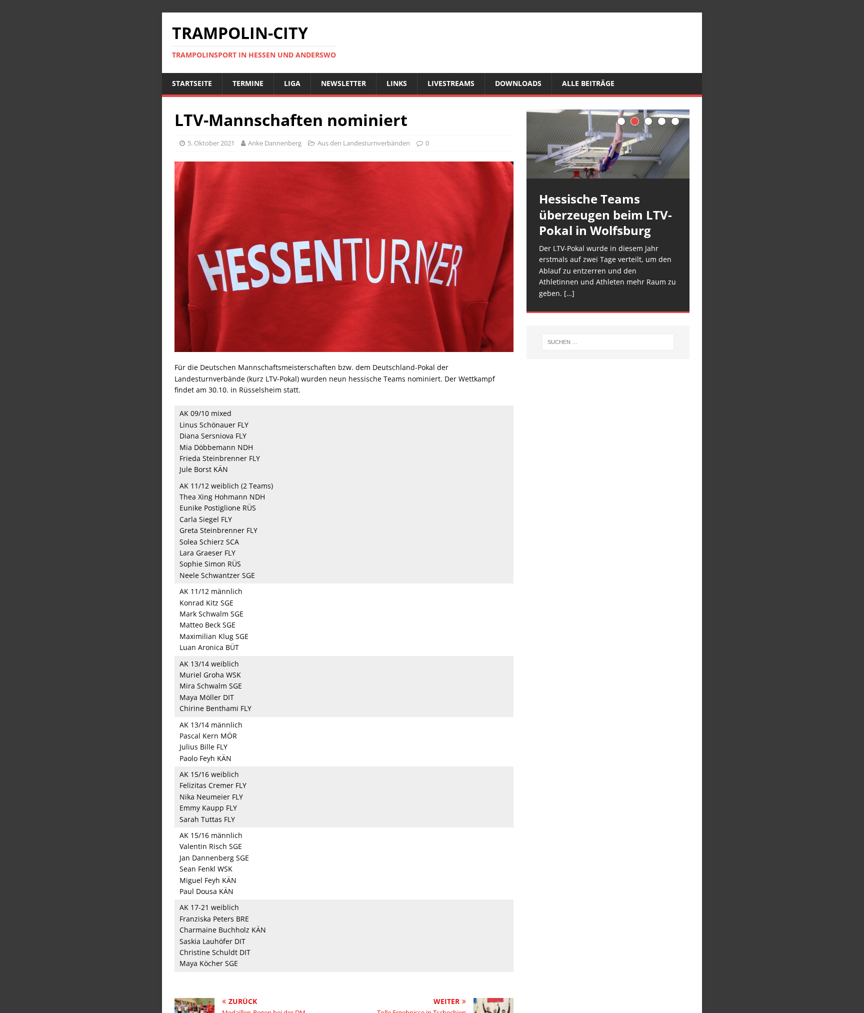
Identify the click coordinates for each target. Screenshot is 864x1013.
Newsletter (343, 83)
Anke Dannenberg (275, 143)
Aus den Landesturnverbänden (364, 143)
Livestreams (451, 83)
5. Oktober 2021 (211, 143)
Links (396, 83)
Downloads (518, 83)
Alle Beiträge (588, 83)
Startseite (192, 83)
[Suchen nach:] (608, 342)
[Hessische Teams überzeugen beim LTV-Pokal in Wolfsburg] (608, 144)
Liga (292, 83)
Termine (248, 83)
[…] (569, 293)
